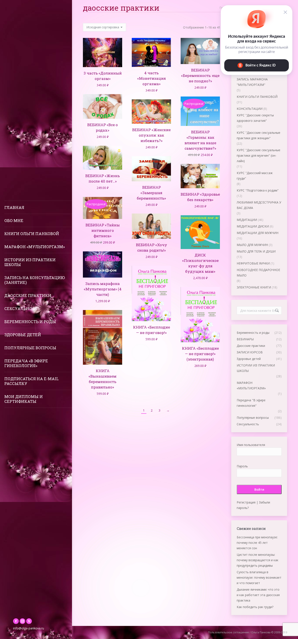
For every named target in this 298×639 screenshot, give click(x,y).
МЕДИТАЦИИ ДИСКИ (253, 226)
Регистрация (246, 502)
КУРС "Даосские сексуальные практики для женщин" (258, 135)
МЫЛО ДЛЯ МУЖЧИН (252, 245)
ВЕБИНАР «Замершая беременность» (151, 193)
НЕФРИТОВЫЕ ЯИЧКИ (253, 263)
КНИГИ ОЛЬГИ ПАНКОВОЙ (257, 97)
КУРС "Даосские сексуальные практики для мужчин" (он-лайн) (258, 155)
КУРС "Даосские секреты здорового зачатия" (255, 118)
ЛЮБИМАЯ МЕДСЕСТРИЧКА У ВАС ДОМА (259, 205)
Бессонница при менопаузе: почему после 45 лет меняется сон (257, 542)
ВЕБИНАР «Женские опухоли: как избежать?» (151, 135)
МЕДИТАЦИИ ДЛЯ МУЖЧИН (257, 233)
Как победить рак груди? (255, 607)
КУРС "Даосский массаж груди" (255, 175)
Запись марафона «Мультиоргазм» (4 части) (103, 289)
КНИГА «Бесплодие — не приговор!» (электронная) (200, 354)
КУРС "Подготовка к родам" (258, 190)
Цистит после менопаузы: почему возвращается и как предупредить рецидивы (257, 560)
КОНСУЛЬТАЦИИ (249, 109)
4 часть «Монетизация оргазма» (151, 78)
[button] (116, 61)
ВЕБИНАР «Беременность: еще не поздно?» (200, 75)
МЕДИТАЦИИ (247, 220)
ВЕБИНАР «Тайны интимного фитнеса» (103, 230)
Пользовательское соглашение (228, 632)
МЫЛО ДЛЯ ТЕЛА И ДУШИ (256, 251)
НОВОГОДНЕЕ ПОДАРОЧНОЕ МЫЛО (258, 272)
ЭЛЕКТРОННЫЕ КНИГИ (254, 287)
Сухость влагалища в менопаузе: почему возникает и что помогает (259, 577)
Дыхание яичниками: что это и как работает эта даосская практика (258, 594)
